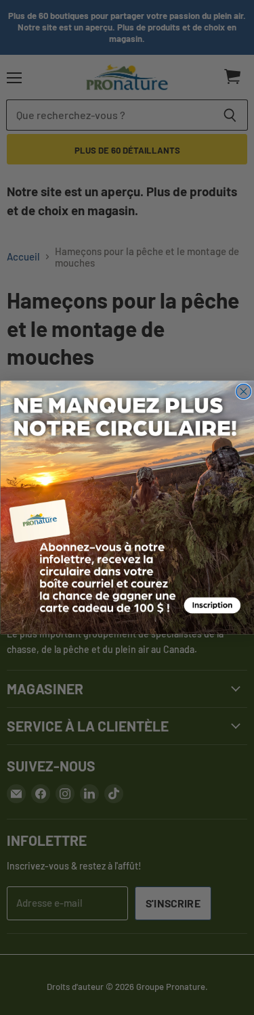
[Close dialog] (243, 391)
